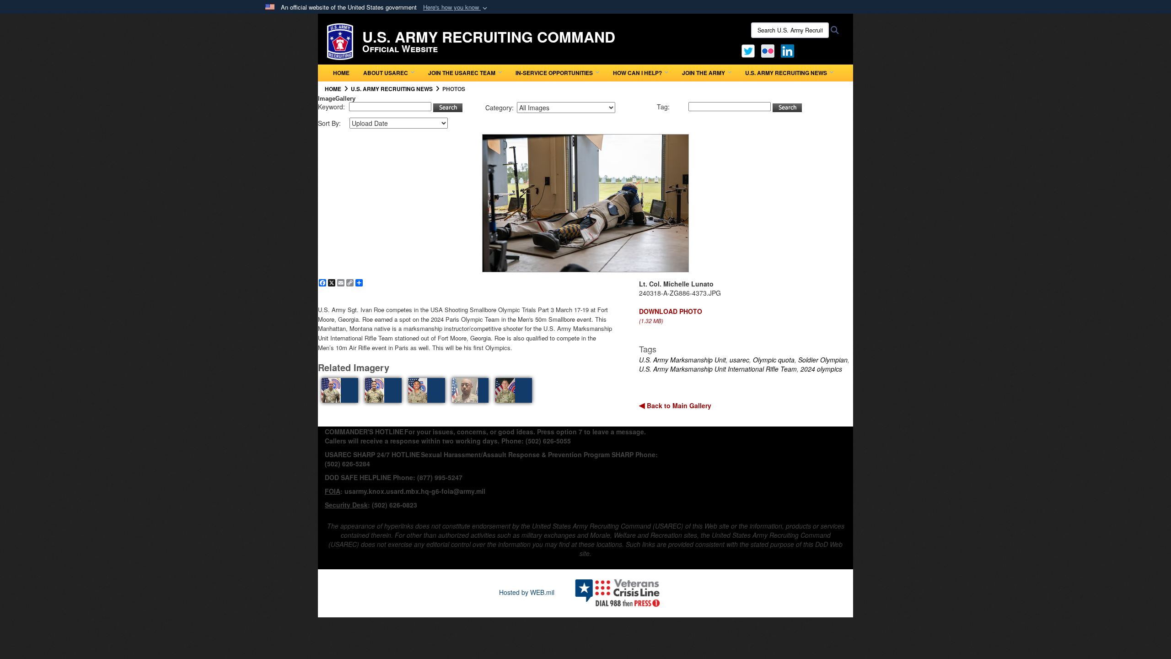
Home (341, 73)
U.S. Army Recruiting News (786, 73)
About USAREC (385, 73)
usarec (739, 359)
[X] (748, 49)
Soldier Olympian (823, 359)
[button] (456, 7)
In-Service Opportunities (554, 73)
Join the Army (703, 73)
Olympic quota (774, 359)
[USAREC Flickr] (767, 49)
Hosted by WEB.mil (526, 592)
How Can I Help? (637, 73)
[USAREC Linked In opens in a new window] (789, 49)
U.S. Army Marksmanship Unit (682, 359)
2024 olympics (821, 368)
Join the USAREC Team (461, 73)
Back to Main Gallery (678, 405)
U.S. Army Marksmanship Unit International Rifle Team (718, 368)
